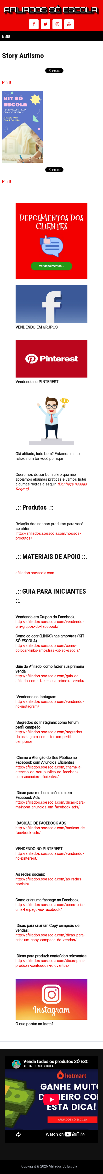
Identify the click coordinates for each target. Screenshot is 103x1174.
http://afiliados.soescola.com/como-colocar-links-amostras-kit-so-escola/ (48, 648)
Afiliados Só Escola (63, 1166)
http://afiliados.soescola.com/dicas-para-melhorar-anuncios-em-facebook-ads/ (50, 804)
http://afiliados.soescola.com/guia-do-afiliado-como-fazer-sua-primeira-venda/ (50, 678)
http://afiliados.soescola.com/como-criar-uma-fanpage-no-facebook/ (50, 907)
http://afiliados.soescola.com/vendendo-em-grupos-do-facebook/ (50, 624)
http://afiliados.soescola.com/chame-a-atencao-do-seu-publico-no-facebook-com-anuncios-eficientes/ (49, 772)
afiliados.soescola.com (35, 573)
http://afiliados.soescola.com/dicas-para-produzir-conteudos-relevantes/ (50, 963)
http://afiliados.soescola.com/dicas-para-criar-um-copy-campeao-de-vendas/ (50, 937)
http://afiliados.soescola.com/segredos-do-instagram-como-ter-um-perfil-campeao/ (50, 737)
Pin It (6, 82)
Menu (6, 36)
